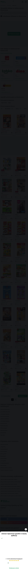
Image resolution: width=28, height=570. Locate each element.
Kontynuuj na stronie (14, 568)
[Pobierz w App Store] (14, 564)
